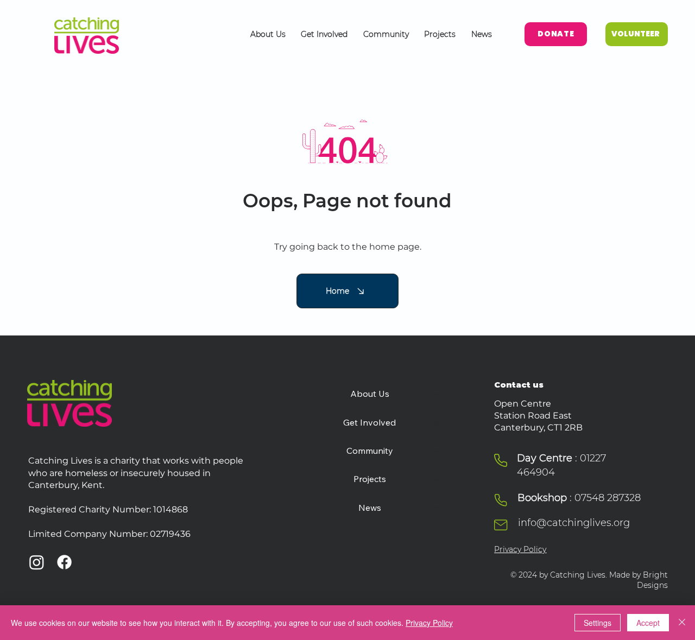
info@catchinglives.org (574, 523)
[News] (437, 507)
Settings (597, 622)
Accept (648, 622)
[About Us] (437, 393)
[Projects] (437, 479)
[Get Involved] (437, 422)
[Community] (437, 450)
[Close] (681, 622)
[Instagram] (36, 562)
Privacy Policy (520, 549)
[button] (267, 34)
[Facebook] (64, 562)
